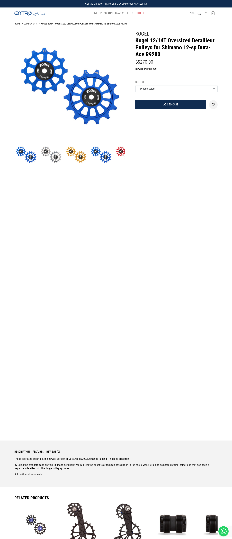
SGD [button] (192, 13)
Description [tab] (22, 451)
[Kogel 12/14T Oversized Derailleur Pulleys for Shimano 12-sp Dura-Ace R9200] (69, 86)
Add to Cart (170, 104)
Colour (140, 82)
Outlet (140, 13)
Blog (130, 13)
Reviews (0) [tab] (53, 451)
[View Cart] (213, 13)
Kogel (142, 34)
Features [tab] (38, 451)
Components (31, 23)
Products (106, 13)
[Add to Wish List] (213, 104)
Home (94, 13)
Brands (119, 13)
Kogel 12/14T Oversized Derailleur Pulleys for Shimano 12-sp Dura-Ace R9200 (84, 23)
